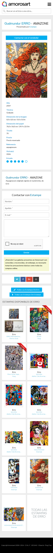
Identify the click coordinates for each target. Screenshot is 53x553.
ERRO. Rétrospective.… (14, 336)
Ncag (39, 338)
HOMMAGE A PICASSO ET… (14, 525)
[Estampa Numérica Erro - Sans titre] (39, 358)
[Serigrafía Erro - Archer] (39, 320)
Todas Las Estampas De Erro (28, 290)
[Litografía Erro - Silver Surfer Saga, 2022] (14, 358)
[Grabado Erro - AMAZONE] (39, 471)
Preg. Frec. (48, 545)
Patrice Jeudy (14, 338)
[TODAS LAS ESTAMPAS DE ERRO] (39, 528)
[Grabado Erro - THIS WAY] (13, 471)
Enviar (26, 252)
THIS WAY (14, 487)
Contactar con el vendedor (26, 38)
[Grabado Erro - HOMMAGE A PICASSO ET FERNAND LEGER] (14, 509)
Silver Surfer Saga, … (13, 374)
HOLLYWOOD (39, 450)
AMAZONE (39, 487)
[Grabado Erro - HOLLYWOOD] (39, 433)
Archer (39, 336)
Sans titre (39, 374)
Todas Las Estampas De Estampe (27, 294)
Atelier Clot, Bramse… (39, 376)
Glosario (41, 545)
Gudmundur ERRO (17, 23)
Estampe (33, 27)
